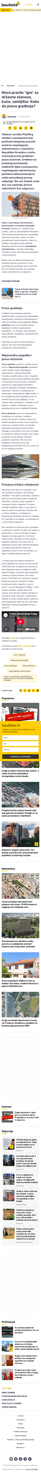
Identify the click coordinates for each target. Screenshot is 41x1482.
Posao (20, 1424)
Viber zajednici (24, 646)
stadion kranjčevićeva (14, 1396)
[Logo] (11, 4)
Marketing (20, 1428)
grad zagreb (8, 1392)
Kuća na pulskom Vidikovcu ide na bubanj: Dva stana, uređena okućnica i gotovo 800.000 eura (20, 983)
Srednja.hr (20, 1443)
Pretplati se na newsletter (20, 756)
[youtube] (11, 1459)
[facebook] (25, 1459)
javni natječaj (19, 655)
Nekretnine (10, 86)
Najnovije (7, 1131)
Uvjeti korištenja (20, 1436)
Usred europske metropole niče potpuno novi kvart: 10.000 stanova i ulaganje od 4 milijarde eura (19, 904)
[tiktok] (20, 1459)
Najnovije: (6, 10)
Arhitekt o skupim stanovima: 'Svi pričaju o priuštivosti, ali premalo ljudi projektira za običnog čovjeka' (20, 853)
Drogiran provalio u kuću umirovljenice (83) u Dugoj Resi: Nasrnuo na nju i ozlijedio (26, 1374)
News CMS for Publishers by (20, 1469)
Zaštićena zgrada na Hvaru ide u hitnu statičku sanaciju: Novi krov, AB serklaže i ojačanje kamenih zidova (27, 1215)
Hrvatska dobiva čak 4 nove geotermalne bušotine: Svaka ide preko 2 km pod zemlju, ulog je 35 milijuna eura (26, 1161)
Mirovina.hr (20, 1447)
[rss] (30, 1459)
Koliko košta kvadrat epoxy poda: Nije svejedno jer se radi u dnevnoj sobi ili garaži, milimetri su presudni (26, 1234)
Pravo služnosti (29, 666)
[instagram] (16, 1459)
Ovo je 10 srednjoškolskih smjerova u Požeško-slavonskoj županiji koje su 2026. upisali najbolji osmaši (27, 1345)
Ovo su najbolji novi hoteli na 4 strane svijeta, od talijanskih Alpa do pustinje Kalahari (27, 1178)
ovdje (12, 638)
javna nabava (9, 1407)
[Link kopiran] (33, 690)
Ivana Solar (11, 116)
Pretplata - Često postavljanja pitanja (20, 1440)
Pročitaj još (8, 1321)
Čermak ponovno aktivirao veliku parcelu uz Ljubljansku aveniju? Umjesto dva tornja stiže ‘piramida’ (18, 944)
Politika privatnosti (20, 1431)
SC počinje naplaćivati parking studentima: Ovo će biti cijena (27, 1330)
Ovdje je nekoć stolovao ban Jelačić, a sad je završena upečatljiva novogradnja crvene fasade (20, 773)
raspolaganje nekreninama (19, 671)
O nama (20, 1416)
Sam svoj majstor (24, 1242)
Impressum (21, 1420)
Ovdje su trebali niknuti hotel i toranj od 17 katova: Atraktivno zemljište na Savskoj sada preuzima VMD (19, 1023)
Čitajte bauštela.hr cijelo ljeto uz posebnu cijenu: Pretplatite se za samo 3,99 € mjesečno (26, 1116)
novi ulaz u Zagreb (11, 1403)
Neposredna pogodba (19, 660)
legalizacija (8, 1400)
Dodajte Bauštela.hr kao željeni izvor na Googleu (21, 122)
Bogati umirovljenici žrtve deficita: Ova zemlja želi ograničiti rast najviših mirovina (26, 1359)
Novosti (19, 1151)
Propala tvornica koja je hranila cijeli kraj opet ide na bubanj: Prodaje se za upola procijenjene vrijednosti (19, 813)
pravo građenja (10, 666)
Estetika (20, 1186)
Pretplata (28, 5)
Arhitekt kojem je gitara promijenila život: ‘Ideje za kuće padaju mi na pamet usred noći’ (26, 1143)
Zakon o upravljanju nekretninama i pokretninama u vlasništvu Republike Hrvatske (18, 678)
